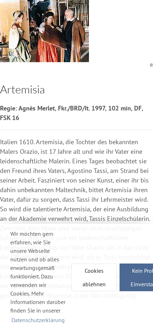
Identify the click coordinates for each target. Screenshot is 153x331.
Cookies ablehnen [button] (94, 277)
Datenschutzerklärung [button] (38, 320)
